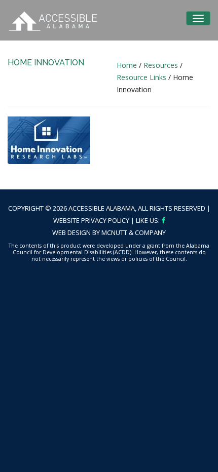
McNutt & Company (133, 232)
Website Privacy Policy (91, 220)
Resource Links (141, 77)
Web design (71, 232)
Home (127, 65)
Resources (160, 65)
